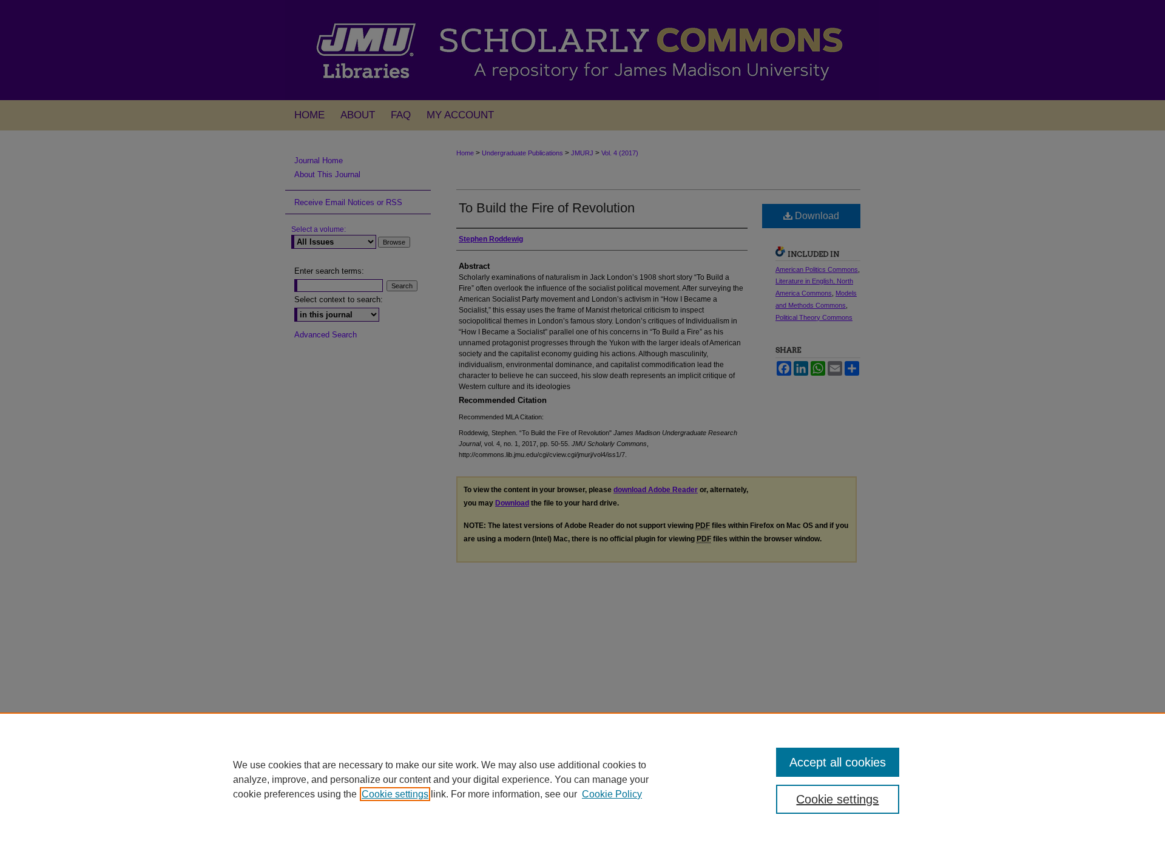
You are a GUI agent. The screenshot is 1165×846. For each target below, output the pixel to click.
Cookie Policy (612, 794)
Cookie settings (395, 794)
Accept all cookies (837, 762)
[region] (582, 779)
